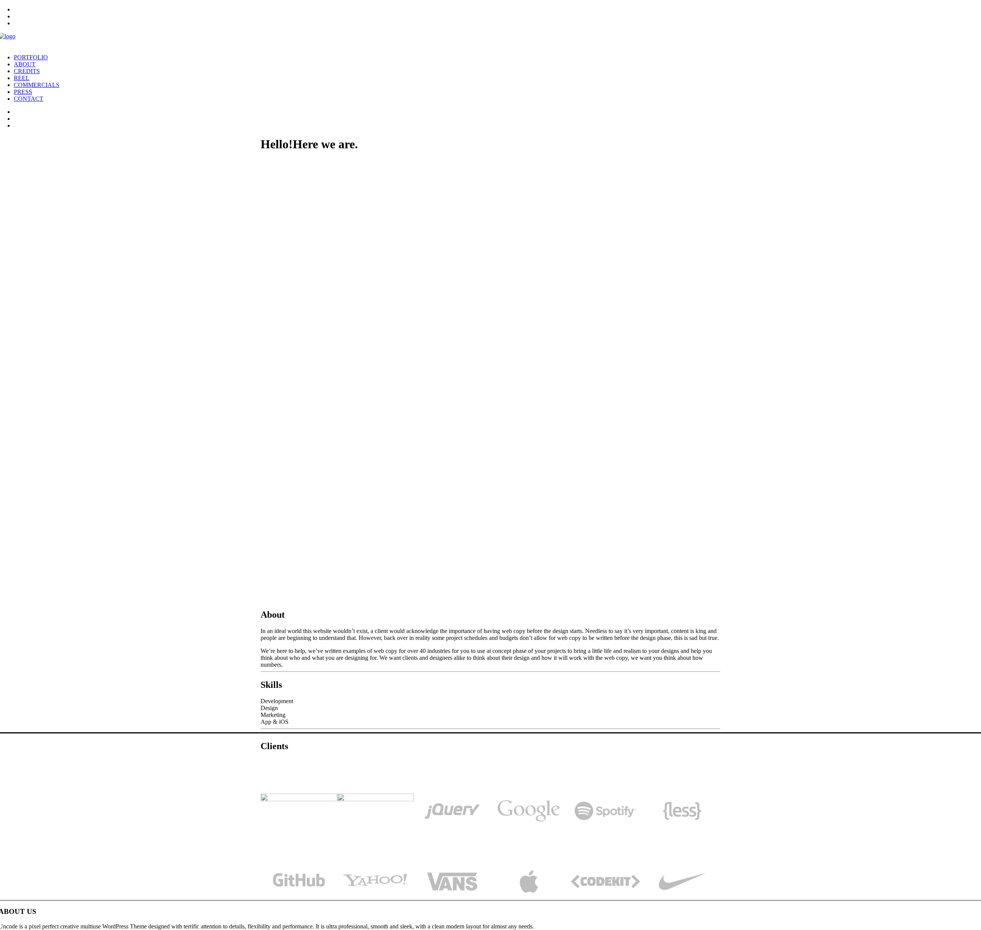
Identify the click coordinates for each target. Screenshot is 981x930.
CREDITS (27, 71)
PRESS (23, 92)
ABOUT (25, 64)
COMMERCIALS (36, 85)
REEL (22, 78)
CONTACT (28, 98)
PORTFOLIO (31, 57)
